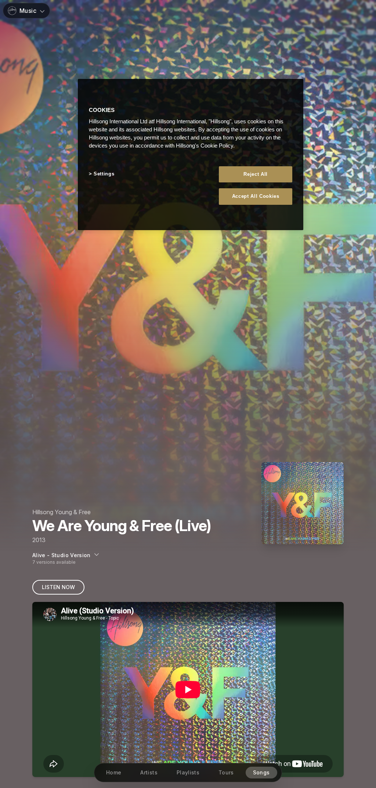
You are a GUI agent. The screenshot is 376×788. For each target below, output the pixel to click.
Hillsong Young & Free (61, 512)
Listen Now (58, 587)
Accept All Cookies (255, 196)
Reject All (255, 174)
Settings (104, 174)
